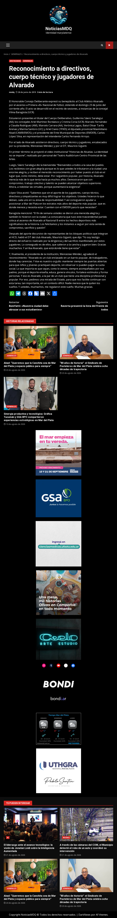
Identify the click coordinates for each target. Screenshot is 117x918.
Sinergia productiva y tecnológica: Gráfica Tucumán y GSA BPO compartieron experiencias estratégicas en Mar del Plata (30, 393)
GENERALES (27, 61)
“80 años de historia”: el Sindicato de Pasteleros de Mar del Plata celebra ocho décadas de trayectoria (86, 342)
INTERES (66, 837)
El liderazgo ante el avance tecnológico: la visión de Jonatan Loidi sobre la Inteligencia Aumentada (30, 824)
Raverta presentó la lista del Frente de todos (84, 306)
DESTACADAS (15, 61)
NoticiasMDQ (58, 28)
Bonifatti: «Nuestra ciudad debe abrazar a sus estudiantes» (28, 306)
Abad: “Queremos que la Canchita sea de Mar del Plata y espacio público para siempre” (30, 342)
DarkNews (84, 914)
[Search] (102, 45)
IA (8, 837)
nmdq (11, 92)
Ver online (109, 45)
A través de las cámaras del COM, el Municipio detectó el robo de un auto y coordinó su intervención (86, 824)
